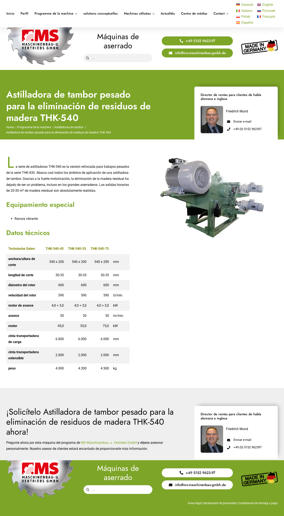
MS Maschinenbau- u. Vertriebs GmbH (109, 443)
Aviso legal (194, 503)
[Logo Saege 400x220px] (40, 29)
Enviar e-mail (242, 121)
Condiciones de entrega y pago (258, 503)
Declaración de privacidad (219, 503)
